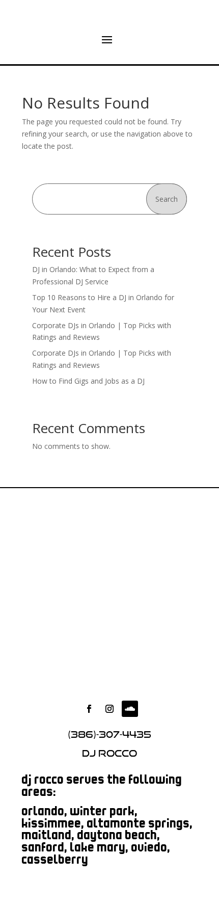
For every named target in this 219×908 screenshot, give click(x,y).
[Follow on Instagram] (109, 709)
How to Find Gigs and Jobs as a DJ (88, 381)
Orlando (43, 812)
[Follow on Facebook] (89, 709)
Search (166, 199)
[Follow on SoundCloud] (130, 709)
